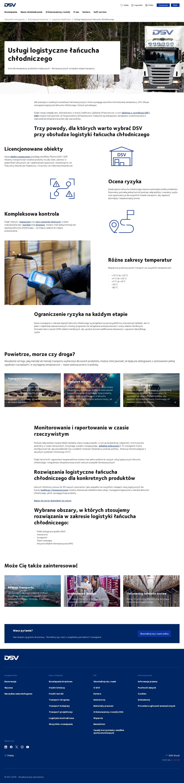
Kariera (86, 12)
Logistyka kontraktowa (61, 718)
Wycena (8, 687)
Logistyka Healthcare (61, 19)
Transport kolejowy (59, 706)
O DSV (96, 687)
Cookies (142, 693)
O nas (76, 12)
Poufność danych (147, 687)
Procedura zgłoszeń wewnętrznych (156, 706)
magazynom (25, 221)
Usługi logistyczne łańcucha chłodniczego (94, 19)
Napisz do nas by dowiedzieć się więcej (52, 500)
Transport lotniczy (20, 378)
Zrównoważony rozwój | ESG (108, 712)
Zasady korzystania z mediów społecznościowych (108, 731)
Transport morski (78, 381)
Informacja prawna (147, 681)
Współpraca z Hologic (81, 593)
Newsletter (99, 724)
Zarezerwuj (163, 5)
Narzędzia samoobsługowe (18, 693)
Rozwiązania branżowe (38, 19)
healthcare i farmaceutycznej (54, 490)
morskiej (27, 224)
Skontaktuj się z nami (104, 681)
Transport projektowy (61, 712)
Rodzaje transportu (21, 587)
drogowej (40, 224)
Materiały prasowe (103, 706)
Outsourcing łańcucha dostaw (147, 593)
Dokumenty (144, 699)
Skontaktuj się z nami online (154, 633)
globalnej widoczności (109, 445)
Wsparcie (98, 718)
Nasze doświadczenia (31, 12)
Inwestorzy (99, 699)
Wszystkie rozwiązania (14, 19)
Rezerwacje (10, 681)
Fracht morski (56, 693)
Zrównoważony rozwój (58, 12)
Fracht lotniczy (57, 687)
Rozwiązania (10, 12)
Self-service (100, 12)
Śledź (175, 5)
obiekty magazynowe (20, 156)
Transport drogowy (140, 384)
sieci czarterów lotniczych (48, 221)
